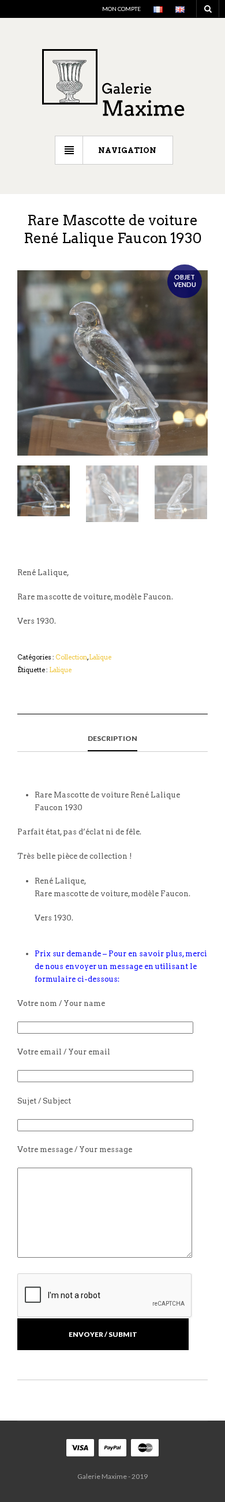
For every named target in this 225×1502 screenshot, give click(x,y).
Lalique (100, 657)
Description (112, 738)
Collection (71, 657)
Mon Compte (121, 8)
